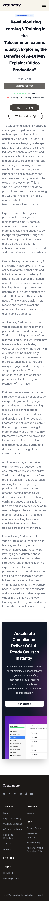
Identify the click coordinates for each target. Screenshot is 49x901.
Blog (5, 813)
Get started (24, 703)
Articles (7, 849)
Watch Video (23, 116)
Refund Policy (34, 842)
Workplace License (12, 823)
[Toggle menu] (44, 5)
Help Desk (8, 873)
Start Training (24, 107)
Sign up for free (24, 85)
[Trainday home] (12, 5)
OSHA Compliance (12, 829)
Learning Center (11, 878)
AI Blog (7, 843)
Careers (30, 813)
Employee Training (12, 818)
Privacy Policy (34, 828)
